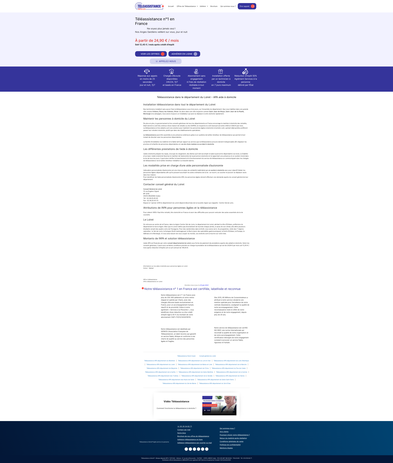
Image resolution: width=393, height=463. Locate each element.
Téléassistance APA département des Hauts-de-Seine (176, 379)
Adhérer (204, 6)
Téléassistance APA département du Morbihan (159, 360)
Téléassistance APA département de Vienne (229, 376)
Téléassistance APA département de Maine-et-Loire (195, 364)
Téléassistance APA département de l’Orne (194, 368)
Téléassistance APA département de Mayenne (162, 368)
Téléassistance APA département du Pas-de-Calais (229, 368)
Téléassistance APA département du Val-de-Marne (179, 383)
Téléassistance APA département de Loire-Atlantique (231, 360)
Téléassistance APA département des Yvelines (163, 376)
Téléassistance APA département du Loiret (160, 364)
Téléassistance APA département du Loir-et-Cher (194, 360)
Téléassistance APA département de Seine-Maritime (195, 372)
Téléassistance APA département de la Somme (231, 372)
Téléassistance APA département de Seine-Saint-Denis (215, 379)
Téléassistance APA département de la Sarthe (160, 372)
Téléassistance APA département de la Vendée (196, 376)
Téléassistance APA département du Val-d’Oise (214, 383)
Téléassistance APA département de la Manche (231, 364)
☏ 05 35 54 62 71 (184, 426)
